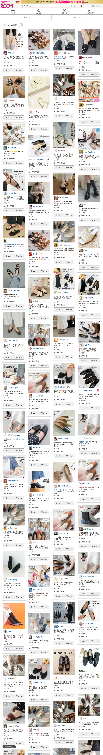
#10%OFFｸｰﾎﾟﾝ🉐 (60, 57)
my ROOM (90, 11)
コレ (9, 70)
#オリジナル (61, 59)
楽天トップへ (96, 6)
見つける (39, 11)
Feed (13, 11)
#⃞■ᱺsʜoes (20, 439)
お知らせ (64, 11)
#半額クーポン (17, 244)
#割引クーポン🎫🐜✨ (38, 258)
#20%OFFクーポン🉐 (91, 254)
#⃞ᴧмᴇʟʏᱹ (8, 439)
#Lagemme (8, 244)
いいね (20, 70)
